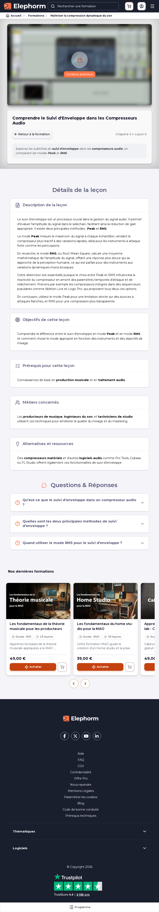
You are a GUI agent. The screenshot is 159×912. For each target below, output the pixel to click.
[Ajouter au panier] (62, 667)
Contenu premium (79, 74)
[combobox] (83, 6)
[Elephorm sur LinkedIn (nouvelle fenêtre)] (97, 736)
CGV (81, 766)
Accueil (16, 15)
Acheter (35, 667)
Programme (82, 907)
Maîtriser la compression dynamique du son (81, 15)
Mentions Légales (81, 791)
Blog (80, 803)
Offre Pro (81, 778)
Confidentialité (80, 772)
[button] (74, 683)
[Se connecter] (141, 6)
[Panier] (129, 6)
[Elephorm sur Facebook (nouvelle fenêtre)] (64, 736)
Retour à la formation (33, 134)
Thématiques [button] (24, 831)
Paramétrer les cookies (80, 797)
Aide (81, 753)
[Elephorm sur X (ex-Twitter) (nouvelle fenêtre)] (75, 736)
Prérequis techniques (80, 816)
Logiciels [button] (20, 848)
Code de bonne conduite (81, 809)
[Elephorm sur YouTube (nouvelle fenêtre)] (86, 736)
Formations (36, 15)
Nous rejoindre (80, 785)
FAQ (81, 760)
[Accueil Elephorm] (80, 718)
